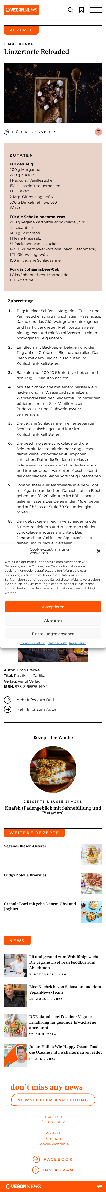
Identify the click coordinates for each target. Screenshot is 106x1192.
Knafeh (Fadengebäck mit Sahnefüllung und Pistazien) (53, 810)
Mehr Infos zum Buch (36, 700)
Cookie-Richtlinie (32, 643)
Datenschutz (57, 643)
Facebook (58, 1159)
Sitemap (53, 1138)
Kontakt (53, 1133)
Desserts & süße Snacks (53, 801)
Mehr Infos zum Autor (36, 709)
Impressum (77, 643)
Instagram (58, 1170)
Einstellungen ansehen (53, 633)
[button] (98, 551)
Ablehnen (53, 620)
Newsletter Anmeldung (53, 1100)
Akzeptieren (53, 606)
